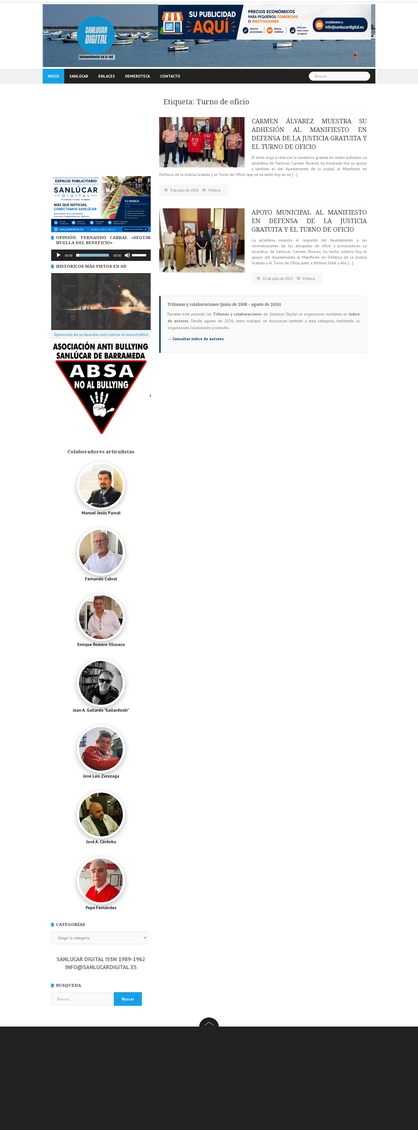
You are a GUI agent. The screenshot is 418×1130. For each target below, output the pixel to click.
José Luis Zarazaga (101, 776)
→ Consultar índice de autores (195, 338)
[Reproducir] (58, 255)
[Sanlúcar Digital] (96, 35)
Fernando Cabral (101, 578)
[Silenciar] (127, 255)
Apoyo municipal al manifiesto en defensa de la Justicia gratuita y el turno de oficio (309, 221)
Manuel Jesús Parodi (101, 513)
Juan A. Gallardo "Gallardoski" (101, 710)
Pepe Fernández (101, 907)
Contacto (170, 76)
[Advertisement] (101, 133)
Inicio (53, 76)
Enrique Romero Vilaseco (101, 644)
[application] (101, 255)
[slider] (140, 255)
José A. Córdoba (101, 841)
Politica (214, 190)
